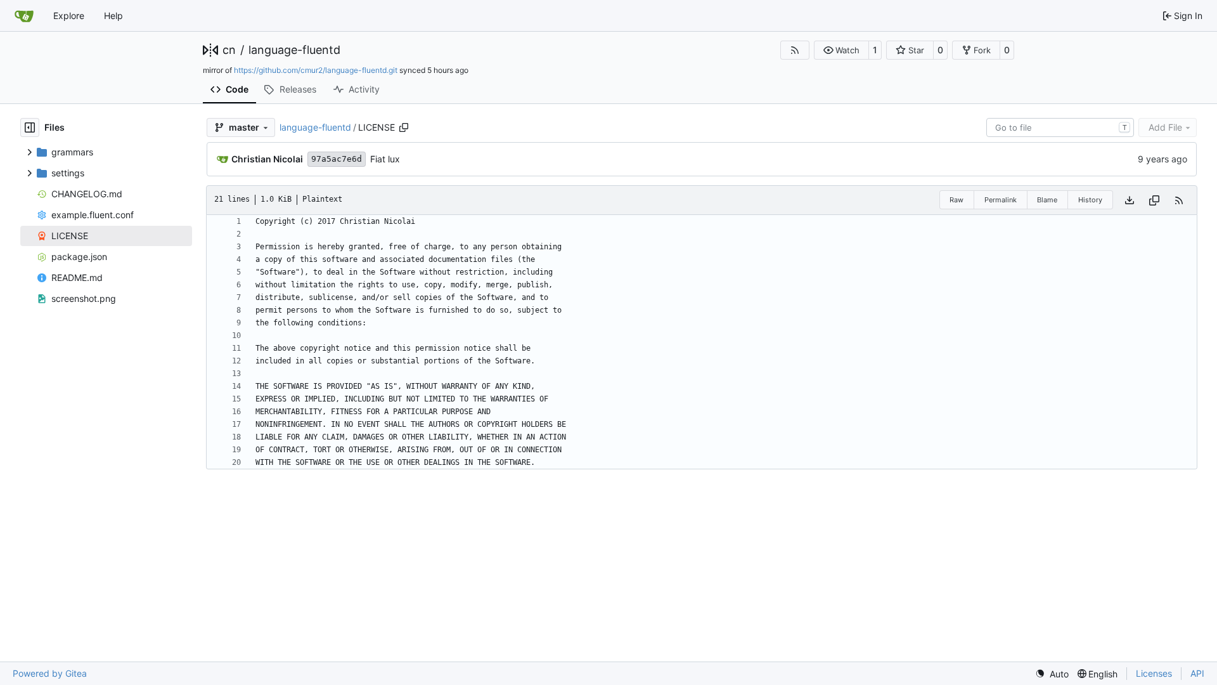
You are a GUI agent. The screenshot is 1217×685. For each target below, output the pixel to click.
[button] (841, 50)
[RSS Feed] (794, 50)
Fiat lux (385, 158)
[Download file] (1129, 200)
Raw (956, 199)
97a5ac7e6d (336, 159)
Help (113, 15)
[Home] (24, 15)
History (1090, 199)
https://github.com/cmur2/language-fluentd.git (315, 70)
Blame (1047, 199)
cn (229, 50)
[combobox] (1060, 127)
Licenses (1154, 673)
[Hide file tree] (29, 127)
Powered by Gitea (50, 673)
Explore (68, 15)
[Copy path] (403, 127)
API (1197, 673)
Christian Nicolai (267, 158)
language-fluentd (294, 50)
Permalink (1000, 199)
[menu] (1052, 674)
